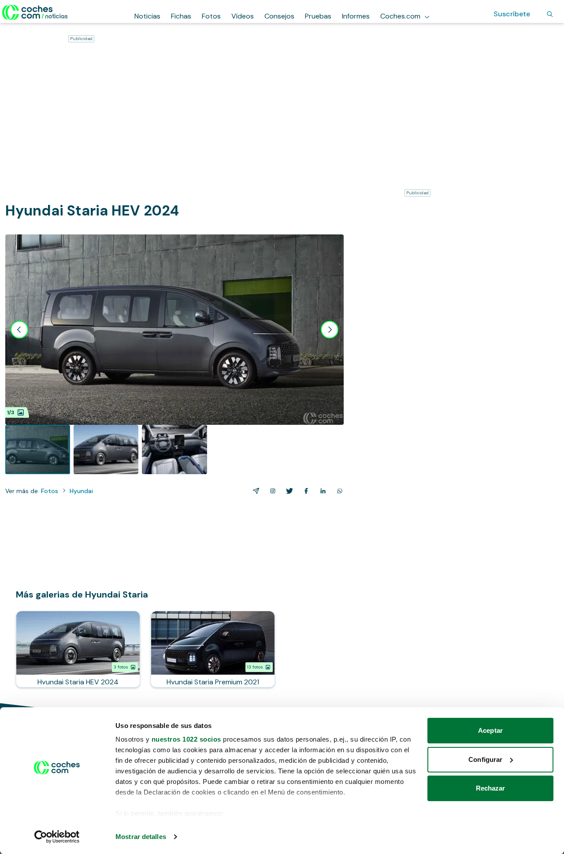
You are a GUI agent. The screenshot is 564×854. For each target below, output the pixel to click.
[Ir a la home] (35, 12)
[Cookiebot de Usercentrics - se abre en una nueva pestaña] (57, 836)
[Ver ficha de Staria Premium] (213, 649)
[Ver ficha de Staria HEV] (78, 649)
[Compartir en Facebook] (304, 491)
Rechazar (490, 788)
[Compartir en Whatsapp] (338, 491)
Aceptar (490, 730)
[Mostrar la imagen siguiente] (329, 329)
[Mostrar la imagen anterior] (19, 329)
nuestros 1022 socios (186, 739)
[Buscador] (550, 14)
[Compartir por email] (254, 491)
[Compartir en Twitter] (287, 491)
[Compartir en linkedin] (321, 491)
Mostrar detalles (140, 836)
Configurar (485, 759)
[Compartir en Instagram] (271, 491)
